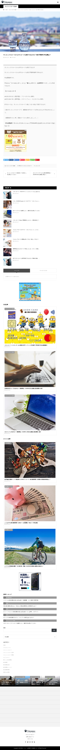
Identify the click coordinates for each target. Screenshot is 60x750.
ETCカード (21, 165)
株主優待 (5, 662)
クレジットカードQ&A (11, 6)
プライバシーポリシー (30, 734)
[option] (7, 681)
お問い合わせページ (30, 736)
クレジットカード (7, 650)
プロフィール (30, 738)
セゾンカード (6, 657)
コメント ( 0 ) (16, 270)
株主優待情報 (6, 669)
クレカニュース (7, 647)
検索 (4, 627)
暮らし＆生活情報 (7, 659)
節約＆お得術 (6, 672)
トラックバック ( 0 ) (43, 270)
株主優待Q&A (6, 664)
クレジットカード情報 (8, 655)
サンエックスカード (28, 165)
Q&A (4, 645)
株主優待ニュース (7, 667)
